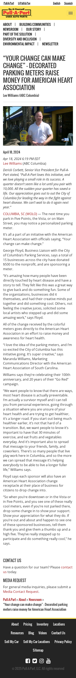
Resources (17, 632)
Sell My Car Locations (36, 641)
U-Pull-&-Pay (24, 3)
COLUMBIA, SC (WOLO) (20, 214)
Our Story (33, 29)
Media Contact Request (21, 591)
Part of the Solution (17, 34)
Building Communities (35, 24)
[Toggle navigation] (71, 13)
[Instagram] (41, 660)
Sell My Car (11, 641)
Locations (59, 624)
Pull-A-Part (9, 3)
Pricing (27, 624)
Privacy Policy (63, 641)
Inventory (42, 624)
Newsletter (50, 43)
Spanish (68, 3)
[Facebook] (28, 660)
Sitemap (38, 650)
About (7, 24)
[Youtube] (48, 660)
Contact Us (58, 632)
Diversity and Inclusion (20, 39)
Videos (43, 632)
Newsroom (10, 29)
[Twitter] (34, 660)
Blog (31, 632)
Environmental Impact (18, 43)
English (56, 3)
